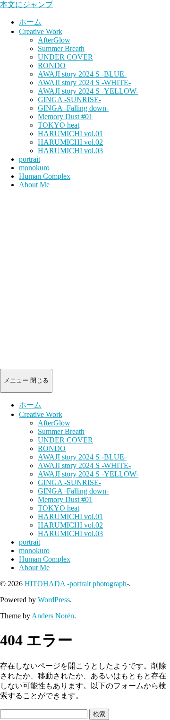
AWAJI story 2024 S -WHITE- (84, 82)
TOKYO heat (58, 125)
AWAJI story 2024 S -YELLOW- (88, 91)
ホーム (30, 22)
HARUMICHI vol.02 (70, 142)
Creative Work (40, 31)
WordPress (54, 600)
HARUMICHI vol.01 (70, 134)
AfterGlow (54, 40)
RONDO (52, 65)
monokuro (34, 168)
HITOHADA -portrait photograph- (77, 584)
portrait (29, 159)
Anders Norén (53, 616)
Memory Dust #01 (65, 117)
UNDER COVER (65, 57)
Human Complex (44, 176)
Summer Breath (61, 48)
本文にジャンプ (26, 4)
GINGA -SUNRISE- (69, 99)
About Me (34, 185)
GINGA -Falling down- (73, 108)
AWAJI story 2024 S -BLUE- (82, 74)
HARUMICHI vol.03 (70, 151)
